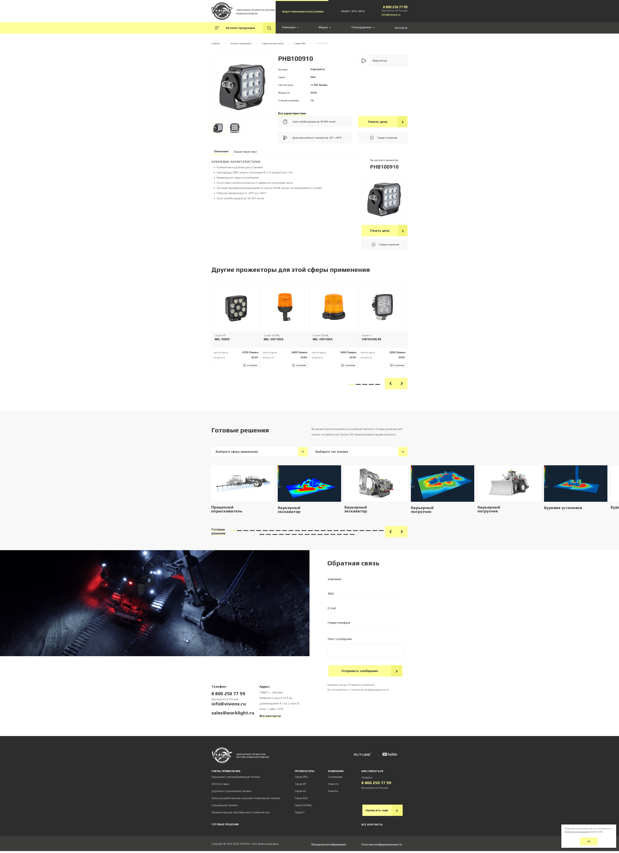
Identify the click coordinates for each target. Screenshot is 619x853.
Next (402, 383)
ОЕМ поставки (220, 784)
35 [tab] (326, 534)
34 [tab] (320, 534)
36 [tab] (332, 534)
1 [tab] (351, 384)
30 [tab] (294, 534)
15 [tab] (323, 530)
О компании (335, 776)
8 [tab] (278, 530)
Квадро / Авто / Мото (353, 11)
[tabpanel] (235, 325)
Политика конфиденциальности (381, 844)
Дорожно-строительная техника (231, 791)
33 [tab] (313, 534)
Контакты (401, 27)
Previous (390, 383)
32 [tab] (307, 534)
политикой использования (577, 832)
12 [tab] (303, 530)
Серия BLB (301, 798)
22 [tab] (368, 530)
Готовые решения (218, 531)
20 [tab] (355, 530)
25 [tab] (262, 534)
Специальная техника (224, 805)
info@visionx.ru (391, 14)
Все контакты (270, 716)
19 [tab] (349, 530)
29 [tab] (287, 534)
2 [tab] (358, 384)
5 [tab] (377, 384)
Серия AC (300, 791)
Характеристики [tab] (245, 151)
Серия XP (300, 784)
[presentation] (218, 128)
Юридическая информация (328, 844)
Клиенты (333, 791)
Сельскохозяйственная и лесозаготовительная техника (245, 798)
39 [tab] (352, 534)
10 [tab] (291, 530)
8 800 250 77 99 (395, 7)
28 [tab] (281, 534)
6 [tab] (265, 530)
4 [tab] (371, 384)
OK (588, 841)
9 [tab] (284, 530)
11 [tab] (297, 530)
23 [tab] (374, 530)
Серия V (300, 812)
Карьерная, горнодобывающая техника (235, 776)
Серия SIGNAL (303, 805)
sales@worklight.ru (232, 712)
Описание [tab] (221, 151)
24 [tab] (381, 530)
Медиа (323, 27)
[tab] (218, 128)
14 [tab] (316, 530)
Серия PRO (301, 776)
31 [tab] (300, 534)
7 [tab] (271, 530)
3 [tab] (364, 384)
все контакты (372, 824)
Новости (333, 784)
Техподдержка (361, 27)
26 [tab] (268, 534)
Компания (288, 27)
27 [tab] (274, 534)
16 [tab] (329, 530)
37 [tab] (339, 534)
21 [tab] (361, 530)
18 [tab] (342, 530)
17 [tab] (336, 530)
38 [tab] (345, 534)
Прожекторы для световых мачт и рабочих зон (240, 812)
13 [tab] (310, 530)
